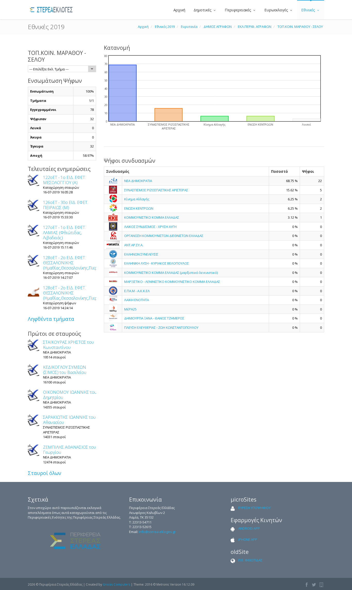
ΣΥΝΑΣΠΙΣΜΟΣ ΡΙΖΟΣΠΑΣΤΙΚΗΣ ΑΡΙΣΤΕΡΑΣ (156, 190)
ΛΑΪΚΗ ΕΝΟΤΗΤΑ (136, 300)
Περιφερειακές (238, 9)
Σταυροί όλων (44, 473)
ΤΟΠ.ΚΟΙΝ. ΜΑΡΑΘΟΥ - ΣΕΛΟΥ (300, 26)
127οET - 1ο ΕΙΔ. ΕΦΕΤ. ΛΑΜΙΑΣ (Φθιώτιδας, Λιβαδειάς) (64, 233)
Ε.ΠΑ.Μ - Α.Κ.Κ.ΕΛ (137, 291)
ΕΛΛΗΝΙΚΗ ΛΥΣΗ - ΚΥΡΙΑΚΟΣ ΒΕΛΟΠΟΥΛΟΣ (156, 263)
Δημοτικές (203, 9)
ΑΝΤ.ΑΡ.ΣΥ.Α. (133, 245)
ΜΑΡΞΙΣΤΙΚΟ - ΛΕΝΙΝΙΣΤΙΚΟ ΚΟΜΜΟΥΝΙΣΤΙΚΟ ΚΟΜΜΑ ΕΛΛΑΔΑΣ (172, 281)
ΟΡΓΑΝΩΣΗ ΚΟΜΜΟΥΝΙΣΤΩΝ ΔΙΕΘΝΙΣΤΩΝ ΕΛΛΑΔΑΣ (163, 235)
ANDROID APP (249, 528)
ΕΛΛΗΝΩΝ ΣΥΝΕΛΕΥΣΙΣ (141, 254)
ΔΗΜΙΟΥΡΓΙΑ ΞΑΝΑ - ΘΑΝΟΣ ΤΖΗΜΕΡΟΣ (154, 318)
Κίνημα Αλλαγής (136, 199)
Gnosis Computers (116, 584)
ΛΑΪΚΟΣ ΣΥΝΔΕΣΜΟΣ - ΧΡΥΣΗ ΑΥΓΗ (150, 226)
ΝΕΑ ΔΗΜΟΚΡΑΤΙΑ (138, 180)
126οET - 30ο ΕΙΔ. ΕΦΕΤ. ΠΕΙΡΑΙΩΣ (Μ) (65, 205)
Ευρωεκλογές (276, 9)
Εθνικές (308, 9)
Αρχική (178, 9)
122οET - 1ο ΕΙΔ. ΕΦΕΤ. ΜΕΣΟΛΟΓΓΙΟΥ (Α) (64, 180)
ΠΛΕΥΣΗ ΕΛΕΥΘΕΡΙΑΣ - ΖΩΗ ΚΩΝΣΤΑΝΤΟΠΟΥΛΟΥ (161, 327)
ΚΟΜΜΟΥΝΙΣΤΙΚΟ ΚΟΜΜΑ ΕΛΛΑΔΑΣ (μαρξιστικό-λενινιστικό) (171, 272)
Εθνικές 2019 (165, 26)
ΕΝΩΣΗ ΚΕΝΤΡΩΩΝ (138, 208)
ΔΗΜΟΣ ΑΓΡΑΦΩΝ (218, 26)
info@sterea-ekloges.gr (157, 531)
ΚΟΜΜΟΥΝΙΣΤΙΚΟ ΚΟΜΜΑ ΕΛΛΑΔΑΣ (151, 217)
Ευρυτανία (189, 26)
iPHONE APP (247, 539)
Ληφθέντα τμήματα (51, 318)
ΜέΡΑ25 (130, 309)
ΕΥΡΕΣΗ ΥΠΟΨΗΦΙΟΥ (254, 507)
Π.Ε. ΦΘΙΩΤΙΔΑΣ (250, 560)
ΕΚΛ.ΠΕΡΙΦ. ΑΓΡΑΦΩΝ (254, 26)
